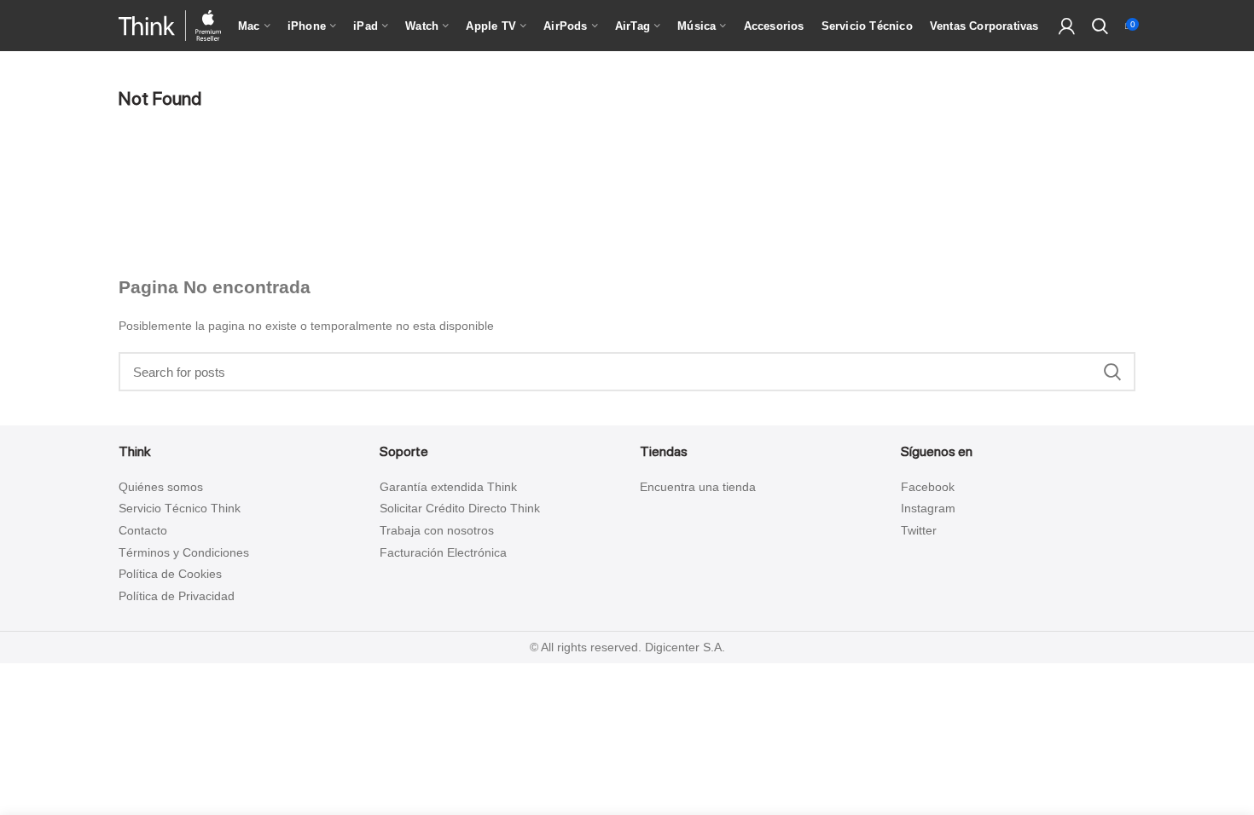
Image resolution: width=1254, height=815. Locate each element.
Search (1112, 371)
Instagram (928, 508)
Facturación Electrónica (443, 552)
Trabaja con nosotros (437, 530)
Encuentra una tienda (698, 487)
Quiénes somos (161, 487)
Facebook (928, 487)
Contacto (143, 530)
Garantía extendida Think (448, 487)
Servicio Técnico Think (180, 508)
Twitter (919, 530)
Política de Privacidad (177, 596)
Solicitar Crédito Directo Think (460, 508)
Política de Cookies (170, 574)
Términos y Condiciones (184, 552)
